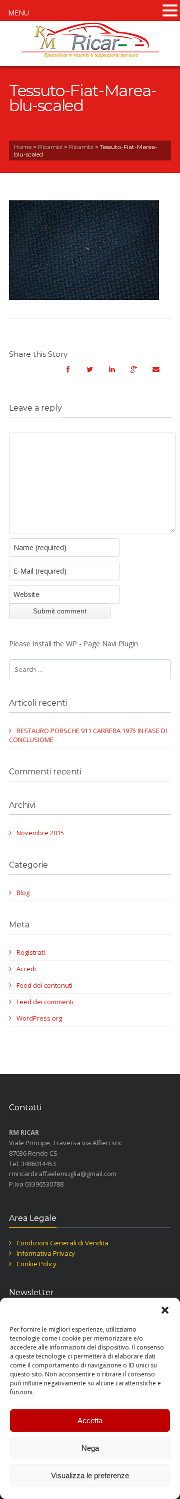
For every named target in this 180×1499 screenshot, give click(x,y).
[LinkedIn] (117, 374)
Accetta (90, 1420)
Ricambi (50, 146)
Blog (23, 892)
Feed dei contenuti (44, 985)
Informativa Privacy (45, 1253)
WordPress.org (39, 1018)
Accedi (26, 968)
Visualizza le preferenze (90, 1475)
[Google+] (139, 374)
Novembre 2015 (40, 832)
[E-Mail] (161, 374)
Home (23, 146)
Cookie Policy (36, 1263)
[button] (165, 1310)
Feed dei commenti (45, 1001)
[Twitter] (95, 374)
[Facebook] (73, 374)
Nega (90, 1448)
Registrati (30, 952)
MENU (18, 12)
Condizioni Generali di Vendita (62, 1242)
